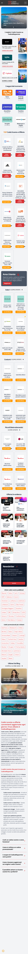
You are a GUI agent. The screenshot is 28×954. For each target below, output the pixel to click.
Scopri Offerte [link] (15, 290)
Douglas (11, 647)
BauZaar (4, 647)
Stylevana (9, 597)
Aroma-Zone (5, 643)
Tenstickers (5, 601)
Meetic (10, 658)
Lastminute (17, 651)
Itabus (10, 593)
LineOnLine (21, 601)
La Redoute (5, 604)
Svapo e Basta (18, 631)
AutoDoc (21, 639)
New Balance (11, 620)
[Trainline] (21, 107)
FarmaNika (20, 643)
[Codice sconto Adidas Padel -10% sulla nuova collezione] (7, 521)
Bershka (4, 631)
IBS (9, 612)
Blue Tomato (20, 604)
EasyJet (10, 654)
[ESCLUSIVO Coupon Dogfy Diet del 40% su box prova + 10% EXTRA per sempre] (21, 521)
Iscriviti (14, 583)
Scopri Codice (19, 176)
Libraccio (4, 616)
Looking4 (21, 635)
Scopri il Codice (7, 81)
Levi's (16, 593)
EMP (3, 597)
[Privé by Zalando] (21, 93)
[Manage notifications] (3, 951)
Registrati (7, 283)
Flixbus (4, 639)
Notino (4, 620)
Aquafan (4, 658)
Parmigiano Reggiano (8, 608)
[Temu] (7, 93)
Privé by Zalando (20, 647)
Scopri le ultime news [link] (12, 666)
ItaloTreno (4, 628)
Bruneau (11, 616)
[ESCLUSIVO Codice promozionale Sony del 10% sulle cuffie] (7, 504)
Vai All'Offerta (7, 312)
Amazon (14, 635)
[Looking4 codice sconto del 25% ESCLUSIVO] (21, 537)
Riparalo (4, 593)
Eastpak (19, 620)
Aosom (16, 597)
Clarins (12, 604)
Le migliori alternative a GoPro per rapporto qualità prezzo (12, 695)
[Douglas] (7, 119)
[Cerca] (25, 2)
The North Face (12, 639)
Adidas (13, 643)
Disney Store (16, 612)
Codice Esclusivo (7, 50)
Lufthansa (13, 601)
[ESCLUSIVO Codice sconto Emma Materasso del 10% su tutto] (14, 17)
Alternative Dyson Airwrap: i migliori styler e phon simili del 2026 (13, 679)
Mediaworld (13, 628)
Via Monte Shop (20, 616)
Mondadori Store (6, 651)
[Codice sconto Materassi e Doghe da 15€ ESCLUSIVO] (7, 554)
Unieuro (17, 654)
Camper (4, 612)
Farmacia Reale (6, 635)
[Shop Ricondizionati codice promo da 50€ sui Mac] (21, 504)
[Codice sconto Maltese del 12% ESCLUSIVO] (7, 537)
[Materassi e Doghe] (21, 119)
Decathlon (19, 608)
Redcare (4, 654)
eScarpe (22, 593)
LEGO (23, 612)
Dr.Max (21, 628)
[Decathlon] (7, 107)
